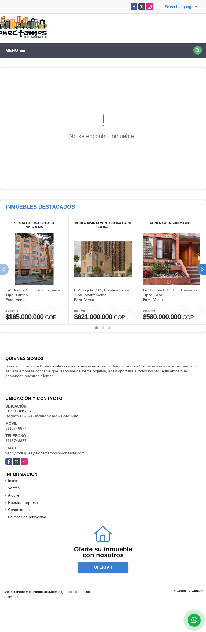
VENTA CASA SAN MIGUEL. (171, 223)
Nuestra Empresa (23, 502)
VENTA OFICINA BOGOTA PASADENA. (34, 225)
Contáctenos (19, 510)
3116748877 (16, 428)
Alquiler (14, 495)
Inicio (12, 481)
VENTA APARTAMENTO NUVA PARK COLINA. (103, 225)
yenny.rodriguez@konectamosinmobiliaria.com (44, 453)
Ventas (14, 488)
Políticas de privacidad (27, 517)
